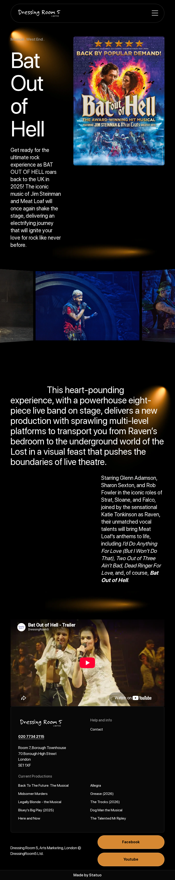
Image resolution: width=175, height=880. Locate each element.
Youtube (131, 859)
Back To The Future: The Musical (43, 785)
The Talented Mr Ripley (108, 818)
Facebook (131, 842)
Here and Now (29, 818)
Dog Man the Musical (106, 810)
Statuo (95, 875)
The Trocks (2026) (105, 802)
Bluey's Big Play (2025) (36, 810)
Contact (96, 729)
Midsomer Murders (33, 793)
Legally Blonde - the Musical (39, 802)
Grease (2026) (102, 793)
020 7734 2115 (31, 736)
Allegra (95, 785)
